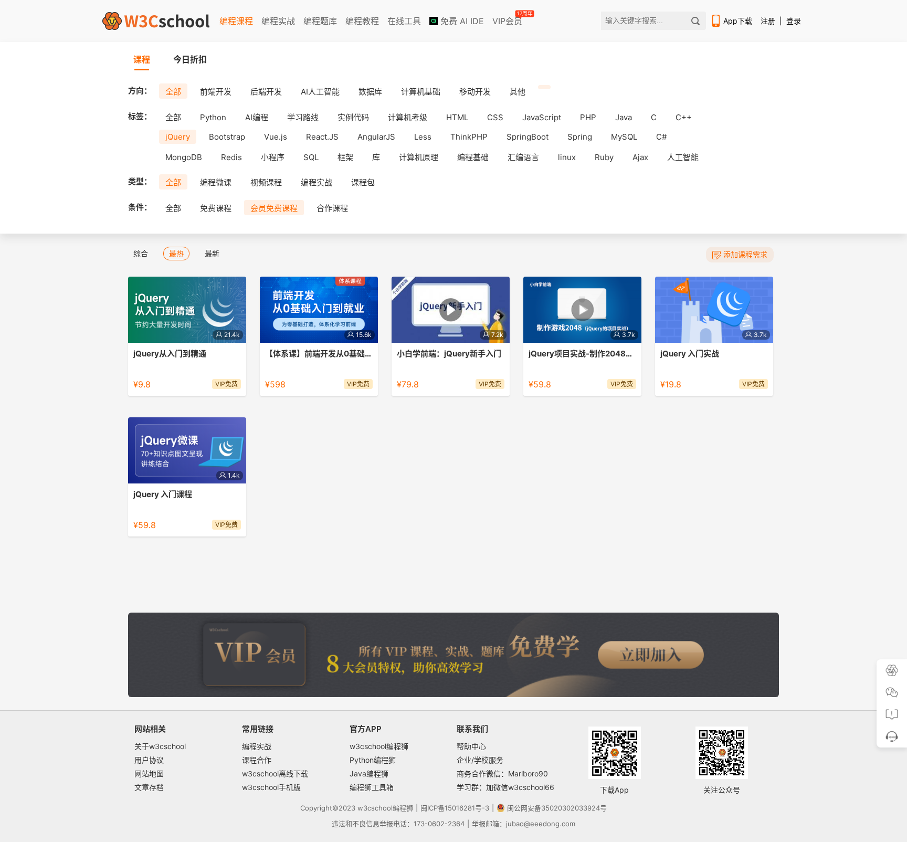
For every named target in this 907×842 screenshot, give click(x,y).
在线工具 (404, 21)
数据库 (370, 92)
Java (623, 117)
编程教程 (362, 21)
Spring (579, 137)
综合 (140, 253)
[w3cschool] (156, 21)
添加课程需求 (745, 254)
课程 (141, 59)
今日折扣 (190, 59)
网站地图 (149, 773)
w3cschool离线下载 (275, 773)
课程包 (363, 182)
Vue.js (275, 137)
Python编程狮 (373, 759)
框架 (345, 157)
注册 (768, 20)
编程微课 (215, 182)
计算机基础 (420, 92)
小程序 (272, 157)
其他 (517, 92)
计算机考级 (407, 117)
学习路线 (303, 117)
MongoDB (183, 157)
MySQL (624, 137)
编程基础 (473, 157)
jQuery (177, 137)
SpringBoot (528, 137)
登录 (793, 20)
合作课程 (332, 208)
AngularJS (376, 137)
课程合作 (256, 759)
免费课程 (215, 208)
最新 (212, 253)
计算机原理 (418, 157)
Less (422, 137)
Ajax (640, 157)
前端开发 (215, 92)
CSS (495, 117)
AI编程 (256, 117)
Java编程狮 (369, 773)
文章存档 (149, 787)
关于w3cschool (160, 746)
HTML (457, 117)
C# (661, 137)
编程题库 (320, 21)
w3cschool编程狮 (379, 746)
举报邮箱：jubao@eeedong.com (523, 823)
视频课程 (266, 182)
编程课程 (236, 21)
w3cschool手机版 (271, 787)
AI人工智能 (320, 92)
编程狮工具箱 (372, 787)
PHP (588, 117)
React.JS (322, 137)
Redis (231, 157)
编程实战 (278, 21)
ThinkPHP (469, 137)
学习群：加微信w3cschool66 (505, 787)
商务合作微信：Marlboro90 (502, 773)
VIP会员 (508, 19)
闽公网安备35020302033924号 (557, 808)
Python (213, 117)
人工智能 (683, 157)
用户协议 (149, 759)
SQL (311, 157)
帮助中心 (471, 746)
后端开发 (266, 92)
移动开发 (475, 92)
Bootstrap (227, 137)
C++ (684, 117)
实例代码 (353, 117)
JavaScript (541, 117)
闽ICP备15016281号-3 (454, 808)
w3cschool (375, 808)
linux (567, 157)
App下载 (737, 20)
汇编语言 (523, 157)
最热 (176, 253)
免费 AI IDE (461, 21)
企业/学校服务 (480, 759)
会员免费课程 (274, 208)
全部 (173, 92)
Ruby (604, 157)
